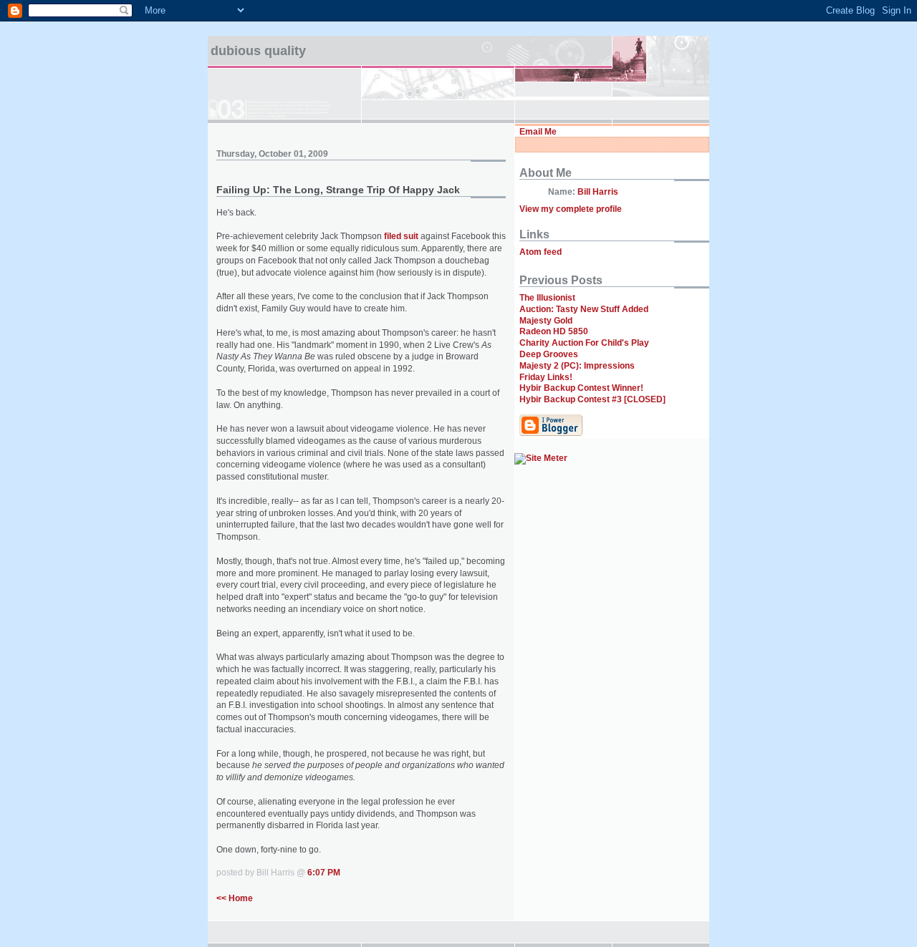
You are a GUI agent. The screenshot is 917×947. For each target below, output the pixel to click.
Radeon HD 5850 (553, 331)
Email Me (538, 132)
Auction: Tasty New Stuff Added (583, 309)
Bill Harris (597, 192)
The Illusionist (547, 298)
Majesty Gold (545, 321)
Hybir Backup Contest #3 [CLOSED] (592, 399)
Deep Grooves (548, 354)
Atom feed (540, 252)
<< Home (234, 898)
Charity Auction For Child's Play (584, 343)
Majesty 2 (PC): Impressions (577, 366)
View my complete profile (570, 209)
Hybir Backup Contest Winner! (581, 388)
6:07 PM (323, 873)
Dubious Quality (258, 51)
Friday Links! (545, 377)
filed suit (401, 236)
